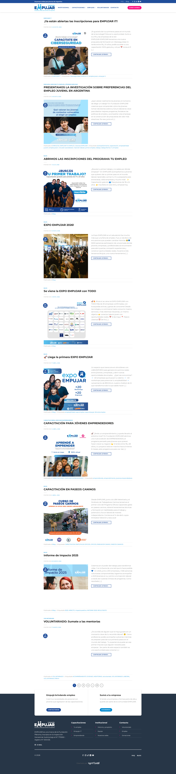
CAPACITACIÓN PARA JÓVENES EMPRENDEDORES (79, 423)
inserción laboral (79, 148)
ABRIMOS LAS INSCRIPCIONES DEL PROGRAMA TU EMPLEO (85, 158)
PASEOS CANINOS (117, 544)
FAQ (122, 1)
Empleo (124, 731)
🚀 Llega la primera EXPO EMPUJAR (68, 357)
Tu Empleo (114, 148)
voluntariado (107, 676)
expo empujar (89, 412)
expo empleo (80, 412)
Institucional (63, 7)
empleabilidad (70, 412)
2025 (66, 610)
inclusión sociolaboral (66, 148)
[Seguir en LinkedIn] (138, 1)
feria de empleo (100, 412)
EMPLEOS (47, 84)
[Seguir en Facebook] (132, 1)
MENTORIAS (98, 676)
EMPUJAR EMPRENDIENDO (64, 420)
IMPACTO (72, 610)
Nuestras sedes (103, 735)
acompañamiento (103, 145)
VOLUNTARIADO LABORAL (121, 676)
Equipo (100, 731)
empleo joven (93, 76)
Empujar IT (77, 731)
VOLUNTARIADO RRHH (51, 678)
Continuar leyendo (101, 54)
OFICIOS (93, 544)
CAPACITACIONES (49, 420)
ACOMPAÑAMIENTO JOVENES (83, 676)
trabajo (98, 148)
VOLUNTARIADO (49, 618)
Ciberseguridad (75, 76)
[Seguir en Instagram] (134, 1)
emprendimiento (109, 478)
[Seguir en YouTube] (140, 1)
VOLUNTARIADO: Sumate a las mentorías (72, 621)
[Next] (101, 685)
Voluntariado (103, 7)
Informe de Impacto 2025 (61, 555)
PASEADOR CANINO (104, 544)
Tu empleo (77, 727)
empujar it (102, 76)
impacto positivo (80, 610)
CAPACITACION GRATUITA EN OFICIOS (77, 544)
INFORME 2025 (92, 610)
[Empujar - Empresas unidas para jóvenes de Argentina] (45, 7)
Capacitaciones (78, 7)
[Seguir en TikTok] (136, 1)
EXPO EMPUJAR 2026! (59, 224)
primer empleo (90, 148)
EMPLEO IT (84, 76)
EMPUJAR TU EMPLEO (58, 84)
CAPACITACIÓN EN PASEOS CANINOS (70, 489)
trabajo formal (106, 148)
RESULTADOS (102, 610)
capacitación (114, 145)
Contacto (115, 7)
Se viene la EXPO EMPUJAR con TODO (70, 291)
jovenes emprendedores (124, 478)
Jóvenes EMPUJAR (71, 84)
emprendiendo (98, 478)
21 (97, 685)
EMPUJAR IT (48, 18)
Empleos (90, 7)
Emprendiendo (79, 735)
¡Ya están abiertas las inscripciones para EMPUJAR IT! (81, 21)
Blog (127, 1)
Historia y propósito (105, 727)
